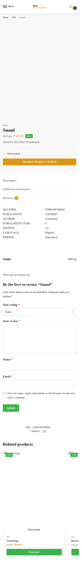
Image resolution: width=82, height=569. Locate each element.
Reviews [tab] (10, 198)
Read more (34, 552)
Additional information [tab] (16, 189)
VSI (14, 17)
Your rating (11, 304)
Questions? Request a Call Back (40, 161)
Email (8, 376)
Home (5, 17)
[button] (72, 7)
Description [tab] (10, 180)
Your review (11, 321)
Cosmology (12, 540)
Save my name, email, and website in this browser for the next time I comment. (41, 395)
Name (8, 359)
